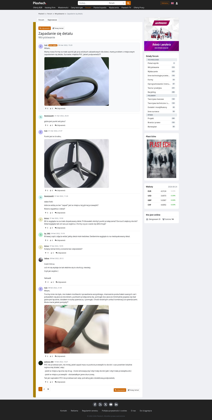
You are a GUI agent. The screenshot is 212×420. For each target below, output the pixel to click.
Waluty (149, 187)
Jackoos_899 (48, 362)
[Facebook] (95, 404)
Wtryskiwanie (59, 14)
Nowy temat (58, 28)
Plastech (41, 14)
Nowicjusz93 (49, 116)
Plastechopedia (100, 7)
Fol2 (45, 45)
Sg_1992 (47, 233)
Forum (88, 7)
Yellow (46, 258)
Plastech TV (126, 7)
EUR (149, 191)
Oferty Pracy (139, 7)
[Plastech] (39, 3)
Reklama (165, 3)
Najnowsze (52, 20)
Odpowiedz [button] (61, 108)
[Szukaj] (128, 3)
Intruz (46, 218)
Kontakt (63, 410)
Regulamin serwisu (90, 410)
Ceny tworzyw (77, 7)
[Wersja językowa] (172, 3)
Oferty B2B (37, 7)
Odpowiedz (45, 28)
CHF (149, 205)
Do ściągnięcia (146, 410)
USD (149, 195)
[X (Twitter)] (105, 404)
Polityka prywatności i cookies (114, 410)
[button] (177, 3)
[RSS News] (100, 404)
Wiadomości (63, 7)
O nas (133, 410)
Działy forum (152, 56)
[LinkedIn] (116, 404)
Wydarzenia (114, 7)
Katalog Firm (50, 7)
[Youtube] (111, 404)
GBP (149, 200)
